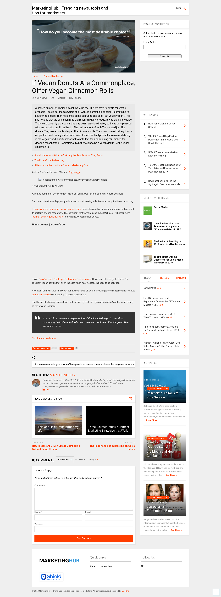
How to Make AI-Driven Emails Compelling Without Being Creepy (56, 447)
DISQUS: (93, 459)
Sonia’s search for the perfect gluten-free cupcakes (65, 279)
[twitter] (142, 566)
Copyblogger (74, 172)
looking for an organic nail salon (48, 216)
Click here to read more (44, 338)
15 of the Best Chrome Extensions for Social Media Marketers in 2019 (168, 260)
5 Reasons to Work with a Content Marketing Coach (62, 165)
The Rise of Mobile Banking (49, 160)
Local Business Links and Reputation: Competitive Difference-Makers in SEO (167, 226)
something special (41, 294)
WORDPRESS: (65, 460)
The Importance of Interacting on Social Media (112, 447)
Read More (151, 420)
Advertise (106, 566)
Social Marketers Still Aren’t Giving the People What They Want (68, 155)
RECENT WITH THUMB (156, 198)
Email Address (151, 42)
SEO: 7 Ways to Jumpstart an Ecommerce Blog (159, 506)
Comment (39, 485)
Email (89, 512)
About (93, 566)
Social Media (161, 207)
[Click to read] (58, 420)
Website (38, 524)
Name (38, 512)
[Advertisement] (84, 253)
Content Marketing (158, 388)
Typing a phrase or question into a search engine (56, 209)
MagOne (125, 591)
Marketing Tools (157, 438)
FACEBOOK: (80, 459)
